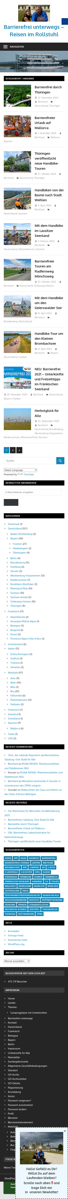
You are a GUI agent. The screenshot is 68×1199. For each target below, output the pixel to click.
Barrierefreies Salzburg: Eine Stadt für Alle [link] (31, 819)
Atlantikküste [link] (17, 617)
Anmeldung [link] (14, 1092)
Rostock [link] (34, 900)
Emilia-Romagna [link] (19, 654)
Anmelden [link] (13, 931)
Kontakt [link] (12, 1022)
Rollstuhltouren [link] (26, 249)
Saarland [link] (13, 714)
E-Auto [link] (51, 867)
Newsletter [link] (14, 1057)
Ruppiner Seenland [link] (52, 900)
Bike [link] (12, 687)
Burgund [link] (15, 630)
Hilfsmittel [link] (16, 695)
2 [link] (12, 450)
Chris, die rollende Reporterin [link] (24, 755)
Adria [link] (8, 858)
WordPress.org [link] (16, 944)
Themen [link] (12, 1007)
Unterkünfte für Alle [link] (19, 1053)
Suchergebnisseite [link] (18, 1061)
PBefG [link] (25, 890)
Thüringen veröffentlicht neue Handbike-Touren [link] (34, 841)
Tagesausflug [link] (50, 909)
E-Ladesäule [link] (11, 872)
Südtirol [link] (14, 658)
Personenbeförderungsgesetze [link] (22, 895)
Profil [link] (11, 1113)
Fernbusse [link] (25, 877)
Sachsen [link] (22, 213)
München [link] (53, 886)
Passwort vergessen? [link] (19, 1100)
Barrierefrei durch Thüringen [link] (23, 824)
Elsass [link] (13, 634)
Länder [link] (12, 1002)
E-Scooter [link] (26, 872)
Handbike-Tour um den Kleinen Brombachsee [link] (49, 338)
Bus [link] (12, 691)
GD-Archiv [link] (13, 1074)
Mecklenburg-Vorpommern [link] (49, 433)
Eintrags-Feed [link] (15, 935)
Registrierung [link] (15, 1087)
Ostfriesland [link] (12, 890)
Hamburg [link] (15, 566)
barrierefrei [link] (49, 858)
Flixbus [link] (38, 877)
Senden (11, 502)
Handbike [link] (37, 881)
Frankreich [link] (13, 611)
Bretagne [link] (15, 625)
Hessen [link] (14, 571)
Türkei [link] (11, 734)
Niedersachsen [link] (12, 437)
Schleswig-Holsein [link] (44, 285)
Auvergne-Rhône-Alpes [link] (23, 621)
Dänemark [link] (13, 524)
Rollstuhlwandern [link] (15, 900)
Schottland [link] (14, 718)
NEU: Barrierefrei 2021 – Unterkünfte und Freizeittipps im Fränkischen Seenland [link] (49, 379)
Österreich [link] (13, 709)
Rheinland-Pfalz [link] (29, 437)
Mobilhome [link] (25, 886)
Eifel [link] (37, 872)
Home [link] (11, 998)
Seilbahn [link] (15, 704)
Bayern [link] (54, 352)
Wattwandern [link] (26, 914)
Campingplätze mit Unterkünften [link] (28, 1012)
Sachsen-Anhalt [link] (19, 597)
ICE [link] (46, 881)
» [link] (20, 451)
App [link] (16, 858)
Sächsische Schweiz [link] (16, 909)
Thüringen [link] (54, 105)
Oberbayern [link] (19, 552)
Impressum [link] (14, 1048)
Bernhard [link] (43, 101)
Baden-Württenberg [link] (21, 534)
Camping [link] (34, 867)
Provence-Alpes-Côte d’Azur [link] (25, 638)
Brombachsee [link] (12, 867)
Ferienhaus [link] (11, 877)
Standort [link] (13, 1070)
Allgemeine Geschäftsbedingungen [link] (27, 1065)
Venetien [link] (15, 667)
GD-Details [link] (14, 1083)
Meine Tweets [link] (11, 1167)
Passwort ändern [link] (17, 1109)
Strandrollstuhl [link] (39, 905)
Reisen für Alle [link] (51, 895)
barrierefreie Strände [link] (17, 863)
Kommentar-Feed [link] (17, 939)
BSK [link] (25, 867)
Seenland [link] (10, 905)
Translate (29, 474)
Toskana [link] (15, 662)
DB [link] (43, 867)
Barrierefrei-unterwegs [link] (20, 1018)
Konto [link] (11, 1096)
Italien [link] (11, 648)
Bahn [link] (13, 682)
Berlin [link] (13, 558)
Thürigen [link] (10, 914)
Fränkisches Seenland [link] (17, 881)
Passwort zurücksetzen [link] (20, 1105)
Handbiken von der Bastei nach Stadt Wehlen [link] (49, 195)
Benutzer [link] (13, 1117)
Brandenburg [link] (10, 321)
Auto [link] (13, 678)
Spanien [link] (8, 141)
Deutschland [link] (41, 105)
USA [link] (10, 738)
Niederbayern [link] (20, 548)
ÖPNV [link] (39, 914)
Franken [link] (22, 357)
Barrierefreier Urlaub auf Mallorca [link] (45, 123)
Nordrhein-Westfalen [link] (22, 584)
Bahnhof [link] (34, 858)
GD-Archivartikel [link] (17, 1078)
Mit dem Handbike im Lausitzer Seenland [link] (49, 230)
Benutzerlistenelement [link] (20, 1122)
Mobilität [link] (13, 672)
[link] (34, 5)
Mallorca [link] (55, 137)
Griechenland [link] (15, 644)
